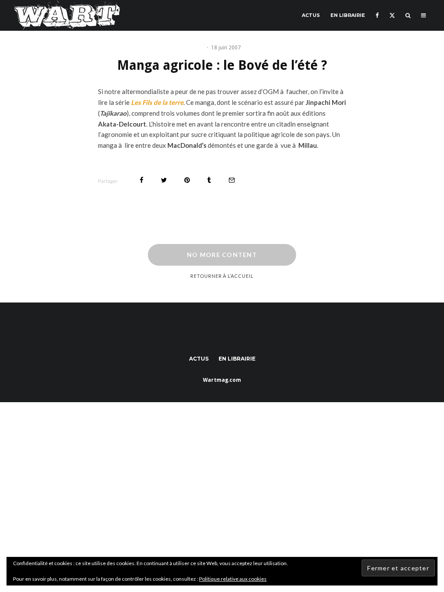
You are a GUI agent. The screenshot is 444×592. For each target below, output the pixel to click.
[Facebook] (377, 15)
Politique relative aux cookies (233, 579)
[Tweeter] (164, 180)
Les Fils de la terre (157, 102)
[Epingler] (187, 180)
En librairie (347, 15)
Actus (311, 15)
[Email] (232, 180)
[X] (392, 15)
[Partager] (142, 180)
